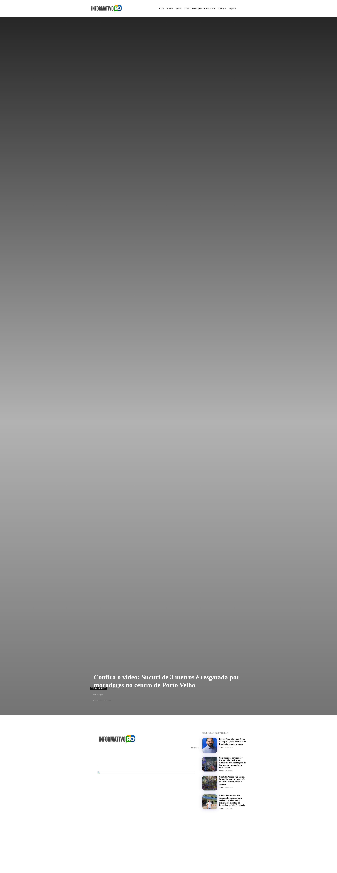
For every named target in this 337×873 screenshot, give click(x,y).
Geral (221, 747)
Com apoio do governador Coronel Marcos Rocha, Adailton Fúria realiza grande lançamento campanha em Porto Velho (232, 763)
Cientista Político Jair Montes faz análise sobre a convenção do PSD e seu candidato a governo (232, 780)
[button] (244, 9)
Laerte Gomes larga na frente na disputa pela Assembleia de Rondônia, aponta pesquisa (232, 741)
